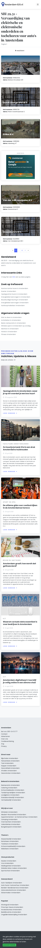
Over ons (4, 739)
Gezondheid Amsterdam (10, 768)
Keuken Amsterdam (8, 861)
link (14, 277)
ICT (4, 619)
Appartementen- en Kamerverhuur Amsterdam (19, 817)
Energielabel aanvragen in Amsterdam (15, 297)
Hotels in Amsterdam (9, 331)
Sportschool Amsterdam (10, 871)
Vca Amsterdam (7, 863)
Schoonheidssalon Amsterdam (12, 790)
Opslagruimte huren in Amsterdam (14, 294)
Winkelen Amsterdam (9, 812)
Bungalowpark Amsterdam (11, 827)
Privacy (4, 746)
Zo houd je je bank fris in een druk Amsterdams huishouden (19, 448)
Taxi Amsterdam (7, 763)
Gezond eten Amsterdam (10, 773)
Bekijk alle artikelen (7, 360)
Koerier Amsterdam (8, 291)
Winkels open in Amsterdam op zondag (16, 326)
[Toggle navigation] (38, 4)
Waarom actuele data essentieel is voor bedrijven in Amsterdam (20, 623)
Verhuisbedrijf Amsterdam (11, 800)
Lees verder (9, 413)
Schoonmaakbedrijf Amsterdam (13, 846)
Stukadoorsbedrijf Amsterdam (12, 797)
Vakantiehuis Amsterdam (10, 824)
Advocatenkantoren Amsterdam (13, 890)
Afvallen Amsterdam (9, 771)
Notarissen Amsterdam (10, 841)
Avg (2, 744)
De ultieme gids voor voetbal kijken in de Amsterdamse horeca (20, 506)
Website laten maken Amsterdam (14, 868)
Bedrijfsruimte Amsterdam (11, 912)
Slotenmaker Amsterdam (10, 893)
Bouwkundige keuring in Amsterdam (14, 300)
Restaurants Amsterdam (10, 785)
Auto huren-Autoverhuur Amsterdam (15, 885)
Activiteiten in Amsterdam (11, 320)
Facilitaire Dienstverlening (16, 444)
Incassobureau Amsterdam (11, 909)
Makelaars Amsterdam (9, 849)
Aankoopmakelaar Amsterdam (13, 305)
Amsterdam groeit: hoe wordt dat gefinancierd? (19, 564)
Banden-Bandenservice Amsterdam (14, 888)
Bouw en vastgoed (12, 560)
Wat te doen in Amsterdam (11, 317)
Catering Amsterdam (9, 788)
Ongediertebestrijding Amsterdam (14, 914)
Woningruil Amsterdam (9, 905)
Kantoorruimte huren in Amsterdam (14, 288)
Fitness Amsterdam (8, 334)
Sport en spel (9, 502)
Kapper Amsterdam (8, 766)
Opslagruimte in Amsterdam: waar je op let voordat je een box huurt (20, 392)
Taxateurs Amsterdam (9, 844)
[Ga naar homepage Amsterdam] (12, 4)
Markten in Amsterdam (10, 329)
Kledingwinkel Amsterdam (11, 866)
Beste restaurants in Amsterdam (13, 323)
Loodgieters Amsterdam (10, 795)
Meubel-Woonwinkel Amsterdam (13, 814)
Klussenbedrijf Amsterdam (11, 839)
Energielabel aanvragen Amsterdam (15, 303)
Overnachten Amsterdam (11, 822)
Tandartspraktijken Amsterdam (13, 792)
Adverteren (5, 736)
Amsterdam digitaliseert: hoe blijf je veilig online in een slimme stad (19, 681)
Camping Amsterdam (9, 819)
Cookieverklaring (7, 741)
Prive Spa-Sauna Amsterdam (12, 907)
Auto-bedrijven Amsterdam (11, 883)
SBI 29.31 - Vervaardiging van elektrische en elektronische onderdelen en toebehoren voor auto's (18, 263)
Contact (4, 734)
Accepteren (9, 945)
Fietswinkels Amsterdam (10, 761)
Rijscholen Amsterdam (9, 758)
